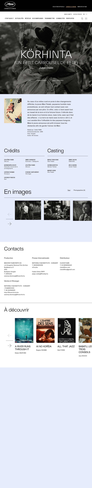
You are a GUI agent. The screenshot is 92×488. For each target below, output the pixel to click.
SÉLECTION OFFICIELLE (59, 6)
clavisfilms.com (65, 267)
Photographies (79, 190)
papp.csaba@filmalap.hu (40, 274)
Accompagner (37, 18)
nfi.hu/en (35, 267)
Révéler (28, 18)
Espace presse (77, 14)
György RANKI (9, 172)
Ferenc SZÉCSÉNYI (32, 172)
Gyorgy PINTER (9, 177)
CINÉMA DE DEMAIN (71, 6)
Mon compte (68, 14)
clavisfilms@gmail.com (67, 269)
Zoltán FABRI (9, 160)
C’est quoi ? (9, 18)
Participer (70, 18)
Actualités (19, 18)
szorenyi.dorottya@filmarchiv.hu (14, 276)
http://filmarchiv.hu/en (11, 292)
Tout (69, 190)
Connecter (60, 18)
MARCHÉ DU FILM (82, 6)
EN (86, 14)
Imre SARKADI (30, 160)
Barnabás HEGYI (10, 165)
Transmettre (50, 18)
